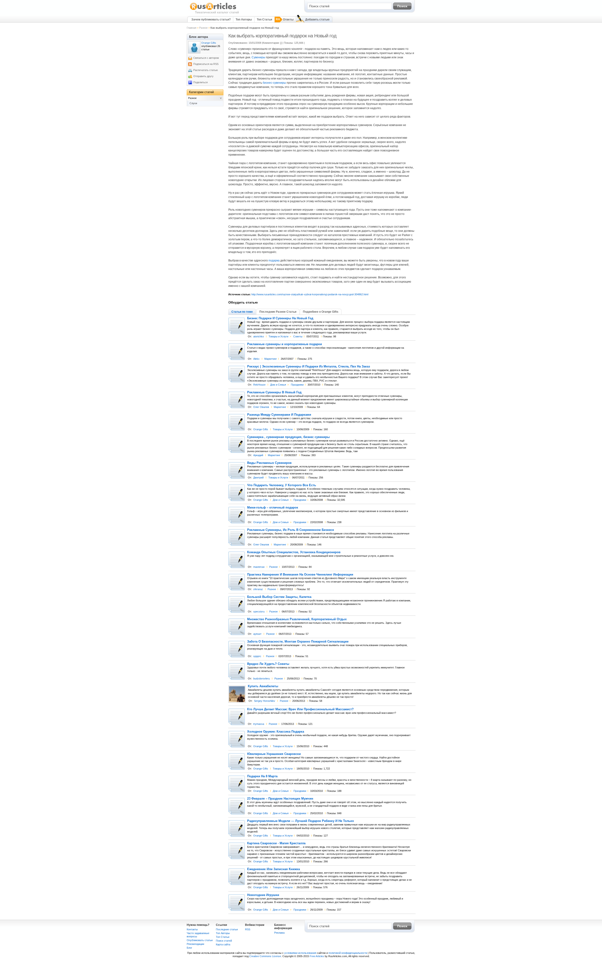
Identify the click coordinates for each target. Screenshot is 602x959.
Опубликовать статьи (200, 940)
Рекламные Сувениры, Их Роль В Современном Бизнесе (290, 530)
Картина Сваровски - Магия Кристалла (276, 843)
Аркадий (258, 455)
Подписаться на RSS (205, 64)
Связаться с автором (206, 57)
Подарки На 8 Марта (262, 776)
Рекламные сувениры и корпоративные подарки (284, 344)
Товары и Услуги (278, 336)
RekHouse (259, 384)
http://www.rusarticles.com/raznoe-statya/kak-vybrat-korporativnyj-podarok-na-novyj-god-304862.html (309, 294)
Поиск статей (224, 940)
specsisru (259, 611)
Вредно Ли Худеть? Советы (268, 664)
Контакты (192, 929)
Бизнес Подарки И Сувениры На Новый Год (280, 318)
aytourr (257, 633)
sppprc (257, 656)
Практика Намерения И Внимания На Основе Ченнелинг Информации (300, 574)
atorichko (258, 336)
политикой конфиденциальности (348, 952)
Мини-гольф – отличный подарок (272, 507)
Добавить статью (317, 19)
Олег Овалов (261, 407)
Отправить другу (203, 76)
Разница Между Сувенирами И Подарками (279, 414)
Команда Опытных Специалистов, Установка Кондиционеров (294, 552)
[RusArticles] (213, 9)
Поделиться (200, 82)
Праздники (297, 384)
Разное (203, 27)
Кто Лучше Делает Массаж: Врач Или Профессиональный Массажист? (300, 709)
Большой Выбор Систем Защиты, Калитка (279, 597)
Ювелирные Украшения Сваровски (274, 754)
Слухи (193, 103)
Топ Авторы (244, 19)
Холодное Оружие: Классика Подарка (275, 731)
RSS (247, 929)
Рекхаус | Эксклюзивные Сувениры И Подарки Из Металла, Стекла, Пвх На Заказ (308, 366)
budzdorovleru (261, 678)
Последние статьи (227, 929)
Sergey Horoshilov (264, 700)
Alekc (256, 358)
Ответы (288, 19)
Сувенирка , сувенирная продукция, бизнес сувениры (288, 437)
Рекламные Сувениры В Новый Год (274, 392)
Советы (297, 336)
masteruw (259, 566)
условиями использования (300, 952)
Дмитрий (258, 477)
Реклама (279, 932)
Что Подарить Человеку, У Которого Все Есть (281, 485)
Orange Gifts (260, 429)
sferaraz (258, 589)
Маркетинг (270, 358)
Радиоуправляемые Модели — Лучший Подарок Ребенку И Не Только (300, 821)
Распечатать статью (205, 70)
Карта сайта (223, 944)
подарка (274, 260)
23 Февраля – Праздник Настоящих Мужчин (280, 798)
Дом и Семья (278, 384)
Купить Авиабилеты (263, 686)
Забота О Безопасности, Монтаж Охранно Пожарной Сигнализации (298, 641)
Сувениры (258, 57)
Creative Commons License (265, 956)
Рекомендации (195, 944)
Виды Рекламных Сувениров (269, 463)
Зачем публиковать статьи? (211, 19)
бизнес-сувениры (274, 82)
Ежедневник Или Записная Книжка (273, 869)
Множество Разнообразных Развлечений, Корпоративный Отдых (297, 619)
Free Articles (317, 956)
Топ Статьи (264, 19)
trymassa (258, 723)
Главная (191, 27)
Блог (189, 947)
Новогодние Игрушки (263, 895)
